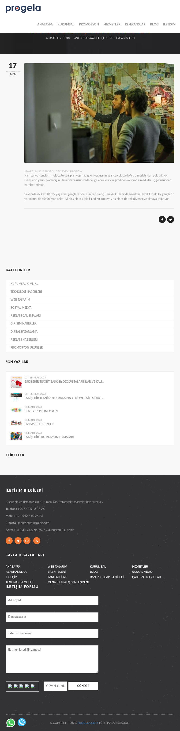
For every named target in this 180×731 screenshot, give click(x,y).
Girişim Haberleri (24, 323)
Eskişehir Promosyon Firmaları (49, 437)
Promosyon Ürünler (27, 347)
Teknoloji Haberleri (26, 291)
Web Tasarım (20, 299)
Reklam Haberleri (24, 339)
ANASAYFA (45, 24)
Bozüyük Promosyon (41, 411)
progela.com (88, 722)
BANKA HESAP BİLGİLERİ (107, 577)
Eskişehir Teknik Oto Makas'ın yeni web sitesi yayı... (64, 398)
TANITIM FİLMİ (57, 577)
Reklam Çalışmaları (26, 315)
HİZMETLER (112, 24)
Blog (66, 38)
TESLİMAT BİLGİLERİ (19, 582)
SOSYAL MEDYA (142, 571)
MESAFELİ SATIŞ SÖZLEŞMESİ (68, 582)
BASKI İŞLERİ (57, 571)
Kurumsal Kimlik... (24, 284)
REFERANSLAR (135, 24)
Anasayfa (52, 38)
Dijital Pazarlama (24, 331)
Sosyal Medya (21, 307)
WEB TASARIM (57, 566)
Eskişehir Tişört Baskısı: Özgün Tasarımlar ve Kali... (64, 381)
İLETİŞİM (169, 24)
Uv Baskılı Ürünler (39, 424)
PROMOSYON (89, 24)
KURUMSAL (65, 24)
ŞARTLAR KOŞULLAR (146, 577)
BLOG (154, 24)
